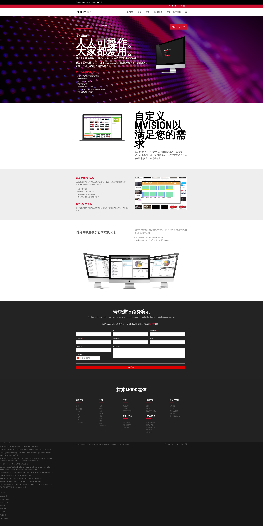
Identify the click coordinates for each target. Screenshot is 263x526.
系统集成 (80, 422)
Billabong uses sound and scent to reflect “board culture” (16, 478)
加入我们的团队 (175, 416)
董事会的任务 (150, 422)
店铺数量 (79, 346)
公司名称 (79, 338)
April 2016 (3, 515)
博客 (168, 12)
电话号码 (79, 354)
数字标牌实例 (127, 411)
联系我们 (172, 406)
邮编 (152, 338)
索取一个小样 (178, 27)
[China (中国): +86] (78, 358)
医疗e (101, 413)
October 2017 (4, 502)
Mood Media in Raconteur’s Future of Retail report (14, 446)
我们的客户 (126, 427)
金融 (100, 411)
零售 (100, 423)
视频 (78, 411)
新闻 (147, 406)
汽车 (100, 406)
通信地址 (116, 338)
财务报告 (149, 432)
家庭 (77, 406)
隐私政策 (149, 408)
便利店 (101, 408)
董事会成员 (149, 425)
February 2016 (4, 518)
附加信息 (116, 346)
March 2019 (3, 496)
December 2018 (4, 499)
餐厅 (100, 421)
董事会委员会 (150, 427)
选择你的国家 (174, 411)
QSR (100, 418)
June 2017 (3, 505)
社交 (78, 419)
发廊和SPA (102, 426)
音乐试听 (126, 406)
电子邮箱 (153, 330)
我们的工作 (158, 12)
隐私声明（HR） (151, 411)
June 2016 (3, 509)
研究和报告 (126, 422)
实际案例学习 (127, 425)
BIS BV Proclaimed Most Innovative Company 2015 (14, 481)
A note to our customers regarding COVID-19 (89, 2)
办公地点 (172, 408)
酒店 (100, 416)
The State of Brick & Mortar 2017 (9, 464)
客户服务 (172, 413)
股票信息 (149, 430)
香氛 (78, 417)
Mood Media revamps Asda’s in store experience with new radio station (21, 449)
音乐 (78, 414)
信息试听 (126, 408)
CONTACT (152, 324)
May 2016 (3, 512)
